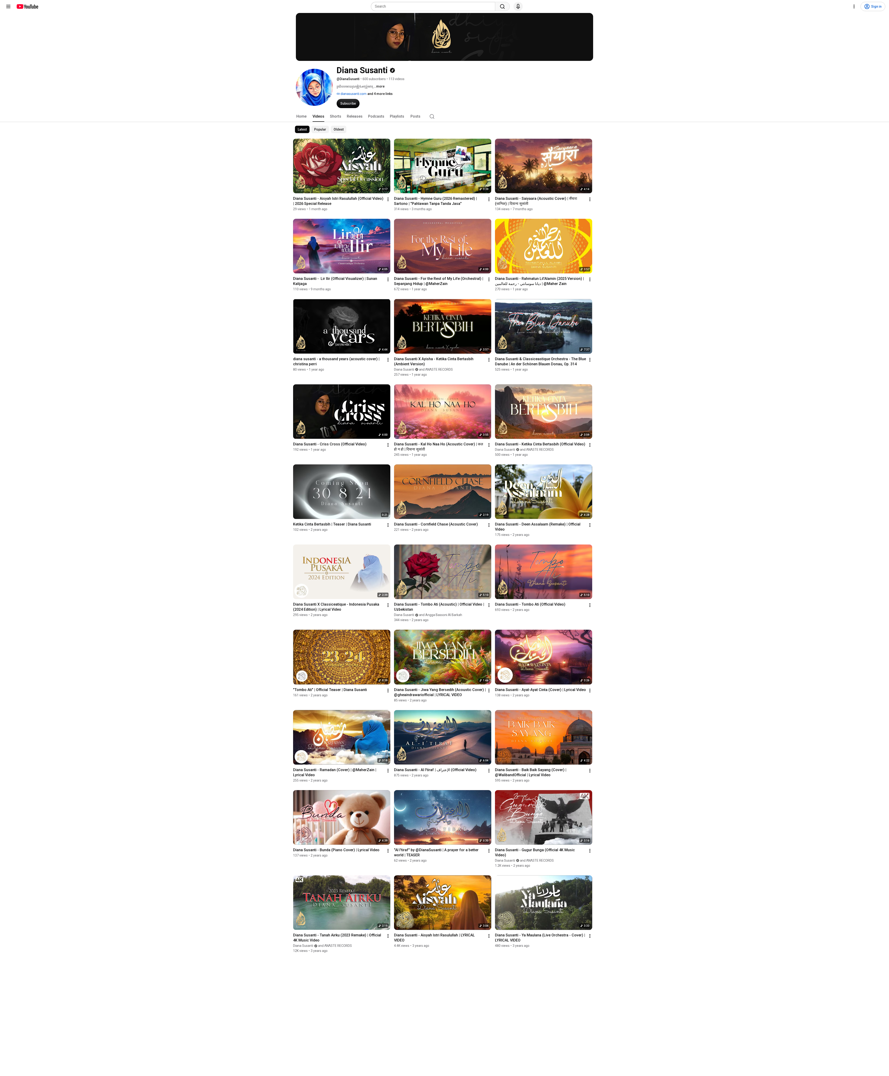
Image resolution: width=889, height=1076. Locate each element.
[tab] (301, 116)
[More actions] (388, 199)
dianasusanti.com (353, 94)
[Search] (502, 6)
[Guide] (8, 6)
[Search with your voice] (518, 6)
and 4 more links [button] (380, 94)
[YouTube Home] (27, 6)
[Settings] (854, 6)
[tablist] (444, 116)
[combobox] (434, 6)
